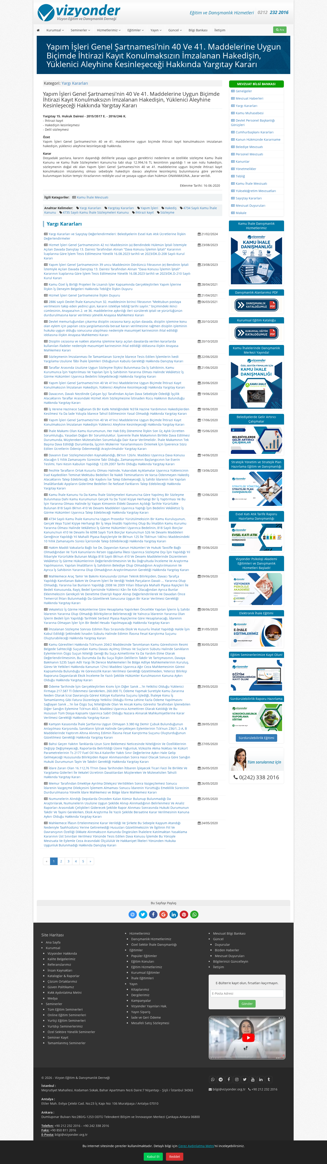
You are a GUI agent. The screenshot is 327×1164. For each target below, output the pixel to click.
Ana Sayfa (53, 942)
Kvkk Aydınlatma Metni (65, 992)
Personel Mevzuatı (249, 154)
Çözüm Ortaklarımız (62, 981)
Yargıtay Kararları (121, 208)
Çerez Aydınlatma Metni (196, 1146)
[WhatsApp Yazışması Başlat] (212, 1079)
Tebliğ (240, 176)
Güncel (174, 30)
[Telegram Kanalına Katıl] (220, 1079)
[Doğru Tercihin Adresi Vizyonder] (256, 717)
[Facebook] (228, 1079)
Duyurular (222, 944)
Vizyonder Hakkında (62, 953)
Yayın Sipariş (140, 1012)
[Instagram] (236, 1079)
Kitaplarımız (140, 989)
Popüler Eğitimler (144, 956)
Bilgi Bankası (198, 30)
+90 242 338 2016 (96, 1126)
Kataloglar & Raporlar (64, 976)
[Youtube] (252, 1079)
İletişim (219, 30)
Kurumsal (54, 30)
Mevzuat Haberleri (249, 98)
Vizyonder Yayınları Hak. (149, 1006)
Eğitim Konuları (142, 961)
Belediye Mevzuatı (249, 147)
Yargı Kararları (75, 83)
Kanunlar (242, 161)
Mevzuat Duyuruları (250, 205)
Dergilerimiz (140, 995)
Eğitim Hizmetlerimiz (146, 967)
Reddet (174, 1156)
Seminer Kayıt (58, 1037)
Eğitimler (134, 30)
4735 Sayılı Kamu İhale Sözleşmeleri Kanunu (96, 212)
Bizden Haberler (227, 950)
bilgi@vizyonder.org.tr (71, 1134)
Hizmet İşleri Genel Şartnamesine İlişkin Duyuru (84, 295)
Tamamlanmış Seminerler (67, 1043)
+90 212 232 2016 (67, 1126)
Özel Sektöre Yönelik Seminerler (71, 1032)
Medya (53, 998)
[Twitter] (244, 1079)
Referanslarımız (59, 964)
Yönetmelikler (245, 169)
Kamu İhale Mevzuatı (92, 197)
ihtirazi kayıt (144, 212)
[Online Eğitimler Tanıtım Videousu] (247, 1038)
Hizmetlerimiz (108, 30)
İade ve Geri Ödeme (146, 1017)
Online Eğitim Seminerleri (67, 1015)
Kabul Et (153, 1156)
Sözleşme (167, 212)
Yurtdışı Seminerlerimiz (65, 1026)
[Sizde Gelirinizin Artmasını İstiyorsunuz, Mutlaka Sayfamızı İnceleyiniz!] (256, 440)
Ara (281, 30)
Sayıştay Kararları (248, 198)
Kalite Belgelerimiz (61, 959)
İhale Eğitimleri (142, 978)
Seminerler (79, 30)
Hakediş (171, 208)
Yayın (155, 30)
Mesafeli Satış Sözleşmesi (150, 1023)
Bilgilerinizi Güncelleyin (230, 961)
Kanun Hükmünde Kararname (258, 139)
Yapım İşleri (149, 208)
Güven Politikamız (61, 987)
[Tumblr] (268, 1079)
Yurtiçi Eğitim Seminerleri (67, 1020)
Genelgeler (243, 91)
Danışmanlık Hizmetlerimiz (151, 939)
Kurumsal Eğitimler (145, 972)
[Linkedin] (260, 1079)
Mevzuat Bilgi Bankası (229, 933)
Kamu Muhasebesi (249, 113)
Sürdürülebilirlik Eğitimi (256, 738)
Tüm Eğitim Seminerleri (65, 1009)
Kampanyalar (141, 1000)
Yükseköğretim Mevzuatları (255, 191)
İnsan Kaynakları (60, 970)
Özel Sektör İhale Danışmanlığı (154, 944)
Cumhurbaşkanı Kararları (254, 132)
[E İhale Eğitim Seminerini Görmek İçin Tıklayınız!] (256, 632)
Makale (240, 213)
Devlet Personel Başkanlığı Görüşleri (253, 122)
